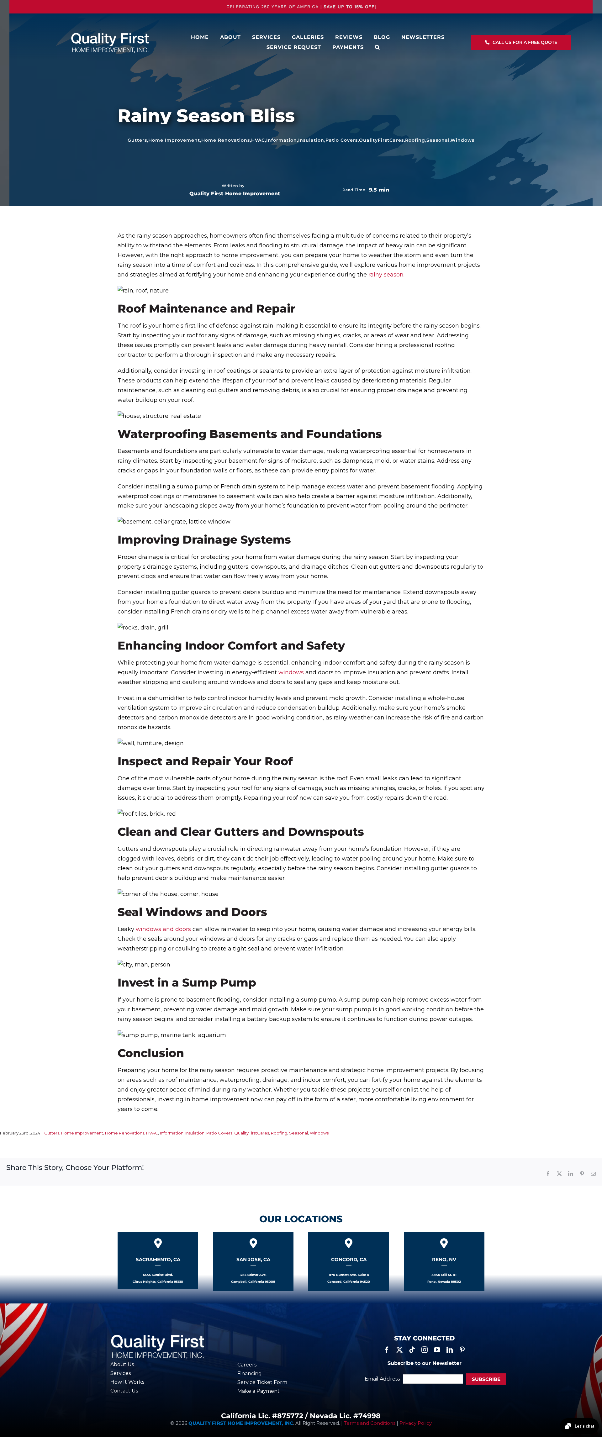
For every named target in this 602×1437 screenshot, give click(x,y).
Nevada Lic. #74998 (345, 1416)
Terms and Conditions (369, 1423)
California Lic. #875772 (262, 1416)
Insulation (311, 140)
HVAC (258, 140)
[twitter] (399, 1350)
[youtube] (437, 1350)
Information (281, 140)
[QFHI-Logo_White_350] (110, 33)
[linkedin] (449, 1350)
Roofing (415, 140)
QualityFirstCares (381, 140)
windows (291, 672)
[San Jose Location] (253, 1261)
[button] (377, 47)
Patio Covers (341, 140)
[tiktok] (412, 1350)
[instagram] (424, 1350)
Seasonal (438, 140)
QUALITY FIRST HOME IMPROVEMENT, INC (240, 1423)
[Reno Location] (444, 1261)
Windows (462, 140)
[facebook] (387, 1350)
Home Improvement (174, 140)
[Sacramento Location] (158, 1260)
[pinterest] (462, 1350)
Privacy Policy (415, 1423)
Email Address (382, 1379)
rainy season (386, 274)
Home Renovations (225, 140)
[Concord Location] (348, 1261)
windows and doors (163, 929)
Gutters (137, 140)
